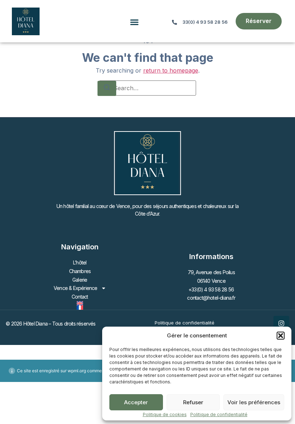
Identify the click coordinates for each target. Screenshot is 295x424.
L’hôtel (79, 262)
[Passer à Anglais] (80, 303)
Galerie (79, 280)
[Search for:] (147, 88)
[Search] (106, 88)
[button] (280, 335)
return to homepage (170, 70)
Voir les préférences (253, 402)
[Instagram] (281, 323)
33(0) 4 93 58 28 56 (205, 22)
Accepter (136, 402)
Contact (80, 297)
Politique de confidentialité (219, 414)
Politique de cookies (165, 414)
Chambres (80, 271)
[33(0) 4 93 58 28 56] (174, 22)
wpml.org (77, 370)
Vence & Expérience (75, 288)
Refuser (193, 402)
